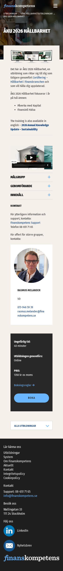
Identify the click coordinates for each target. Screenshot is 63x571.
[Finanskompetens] (19, 5)
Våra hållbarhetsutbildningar (36, 13)
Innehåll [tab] (16, 195)
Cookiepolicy (12, 478)
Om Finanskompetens (17, 461)
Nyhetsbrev (24, 545)
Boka (31, 397)
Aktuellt (8, 465)
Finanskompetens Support (25, 222)
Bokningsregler (23, 385)
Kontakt (8, 469)
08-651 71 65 (22, 492)
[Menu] (55, 6)
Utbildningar (10, 13)
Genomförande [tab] (21, 186)
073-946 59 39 (25, 307)
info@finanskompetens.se (20, 496)
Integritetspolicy (14, 474)
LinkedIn (22, 531)
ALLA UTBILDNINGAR (25, 425)
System (8, 457)
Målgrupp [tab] (17, 177)
